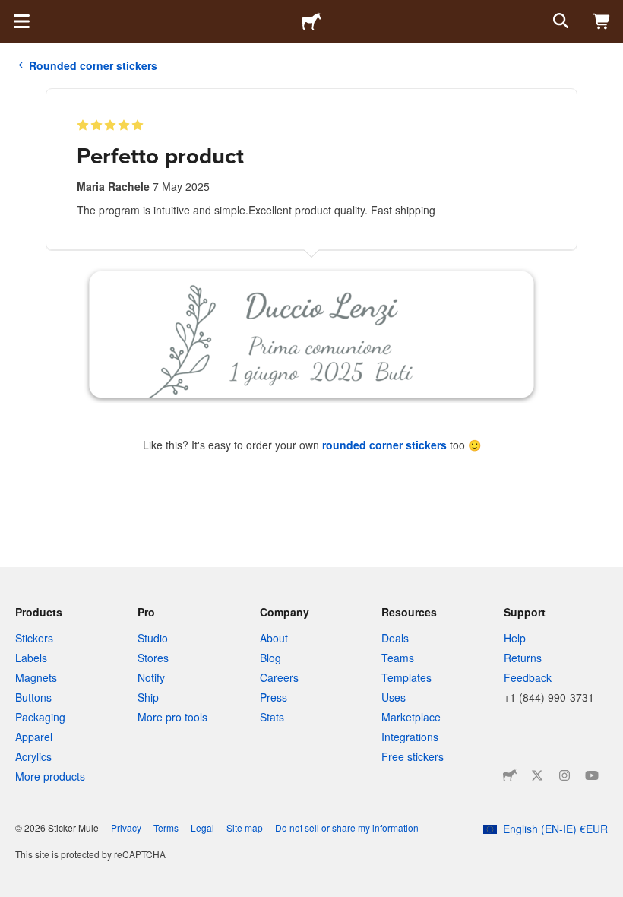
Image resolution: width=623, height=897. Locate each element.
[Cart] (601, 21)
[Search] (559, 21)
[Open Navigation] (21, 21)
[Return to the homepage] (311, 21)
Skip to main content (11, 11)
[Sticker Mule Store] (510, 775)
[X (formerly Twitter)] (537, 775)
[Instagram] (564, 775)
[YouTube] (592, 775)
